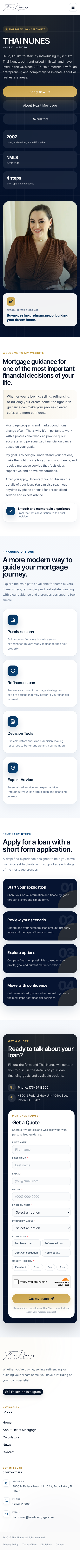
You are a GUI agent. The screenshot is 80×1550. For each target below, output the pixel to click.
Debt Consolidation (26, 1252)
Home (7, 1422)
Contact (9, 1452)
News (7, 1445)
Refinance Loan (54, 1243)
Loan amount (22, 1205)
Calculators (40, 119)
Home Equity (52, 1252)
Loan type (20, 1236)
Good (37, 1267)
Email (17, 1173)
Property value (24, 1221)
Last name (20, 1158)
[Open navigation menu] (73, 7)
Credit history (23, 1261)
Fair (50, 1267)
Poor (62, 1267)
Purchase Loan (23, 1243)
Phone (17, 1189)
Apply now (37, 92)
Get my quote (39, 1299)
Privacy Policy (10, 1544)
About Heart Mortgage (40, 105)
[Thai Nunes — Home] (15, 7)
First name (20, 1142)
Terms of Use (29, 1544)
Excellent (20, 1267)
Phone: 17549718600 (33, 1087)
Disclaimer (46, 1544)
